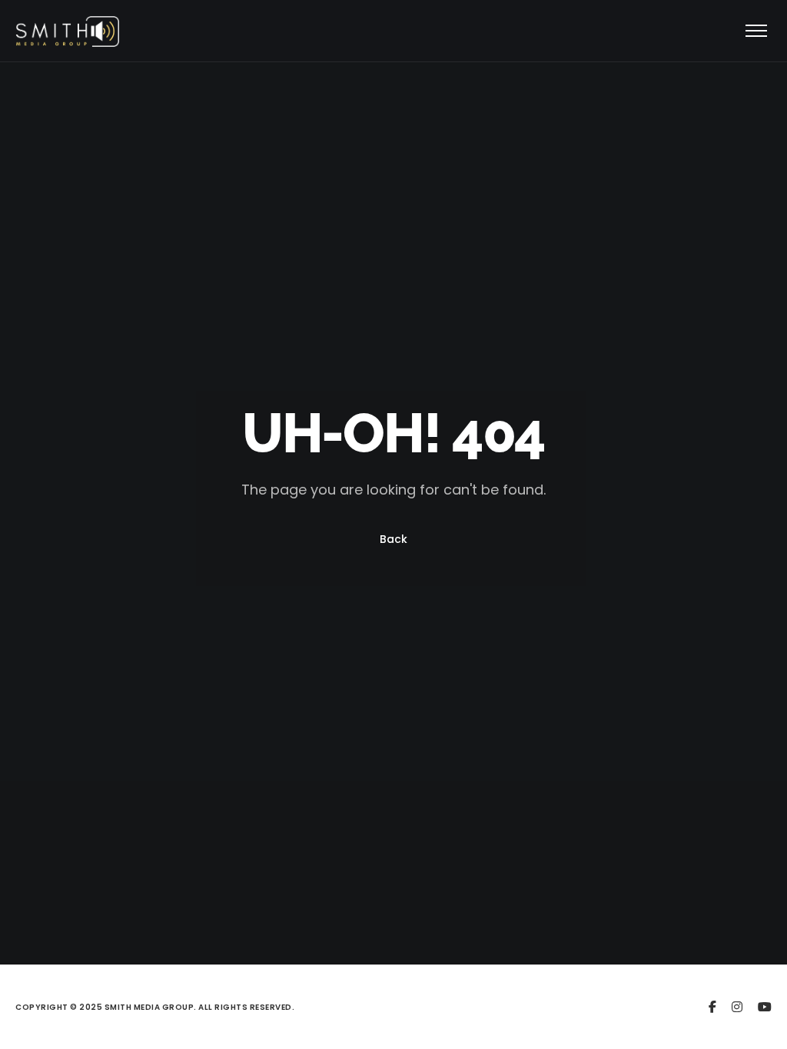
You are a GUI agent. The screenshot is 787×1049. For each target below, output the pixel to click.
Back (393, 539)
